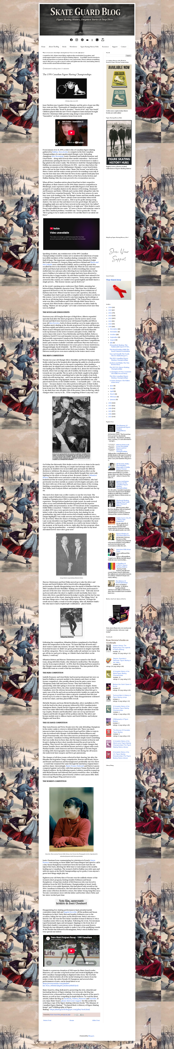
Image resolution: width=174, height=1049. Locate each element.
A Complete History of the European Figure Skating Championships (121, 708)
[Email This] (75, 1015)
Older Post (96, 1020)
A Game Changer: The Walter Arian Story (120, 381)
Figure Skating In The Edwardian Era (123, 534)
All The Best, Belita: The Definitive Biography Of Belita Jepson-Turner (123, 466)
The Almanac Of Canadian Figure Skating (121, 731)
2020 (110, 324)
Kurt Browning (57, 156)
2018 (110, 403)
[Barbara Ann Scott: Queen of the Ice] (109, 687)
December (114, 329)
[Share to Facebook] (81, 1015)
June (111, 386)
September (114, 337)
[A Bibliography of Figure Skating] (109, 722)
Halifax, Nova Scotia (60, 152)
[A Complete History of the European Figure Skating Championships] (109, 709)
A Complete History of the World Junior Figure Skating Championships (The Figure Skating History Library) (122, 744)
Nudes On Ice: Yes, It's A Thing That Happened (123, 519)
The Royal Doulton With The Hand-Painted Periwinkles (120, 350)
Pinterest (82, 999)
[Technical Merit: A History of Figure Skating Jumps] (109, 698)
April (112, 391)
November (114, 332)
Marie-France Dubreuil (75, 766)
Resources (105, 47)
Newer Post (47, 1020)
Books (64, 47)
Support (115, 47)
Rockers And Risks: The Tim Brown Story (119, 364)
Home (43, 47)
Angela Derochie (70, 912)
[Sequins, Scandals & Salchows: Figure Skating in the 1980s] (109, 661)
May (111, 388)
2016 (110, 408)
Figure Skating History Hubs (90, 47)
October (113, 334)
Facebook (67, 999)
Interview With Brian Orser (123, 550)
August (112, 340)
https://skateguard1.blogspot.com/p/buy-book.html (70, 1009)
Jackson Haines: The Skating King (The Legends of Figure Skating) (121, 647)
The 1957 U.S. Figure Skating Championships (119, 368)
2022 (110, 318)
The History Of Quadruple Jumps (122, 582)
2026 (110, 307)
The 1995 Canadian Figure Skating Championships (119, 359)
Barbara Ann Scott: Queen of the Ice (122, 685)
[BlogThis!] (77, 1015)
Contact (123, 47)
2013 (110, 417)
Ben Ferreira (55, 323)
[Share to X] (79, 1015)
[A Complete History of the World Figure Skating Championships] (109, 674)
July (111, 343)
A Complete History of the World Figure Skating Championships (121, 673)
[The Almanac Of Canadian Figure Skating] (109, 733)
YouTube (93, 999)
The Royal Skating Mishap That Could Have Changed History (122, 503)
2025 (110, 310)
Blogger (91, 1036)
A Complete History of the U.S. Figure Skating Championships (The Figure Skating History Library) (122, 755)
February (113, 397)
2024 (110, 313)
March (112, 394)
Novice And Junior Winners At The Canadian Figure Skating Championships (122, 484)
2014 (110, 414)
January (113, 399)
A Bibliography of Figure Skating (120, 720)
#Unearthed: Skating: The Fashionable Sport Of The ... (120, 346)
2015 (110, 411)
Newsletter (73, 47)
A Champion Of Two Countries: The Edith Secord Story (120, 372)
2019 (110, 326)
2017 (110, 406)
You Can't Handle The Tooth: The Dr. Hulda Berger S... (119, 355)
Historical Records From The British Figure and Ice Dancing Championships (122, 448)
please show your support (71, 1001)
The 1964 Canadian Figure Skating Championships (119, 377)
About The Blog (54, 47)
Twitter (75, 999)
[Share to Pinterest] (83, 1015)
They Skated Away (113, 280)
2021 (110, 321)
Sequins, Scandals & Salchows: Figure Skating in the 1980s (122, 660)
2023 (110, 316)
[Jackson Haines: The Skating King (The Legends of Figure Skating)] (109, 649)
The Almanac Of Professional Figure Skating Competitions (123, 428)
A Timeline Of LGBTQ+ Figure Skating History (121, 565)
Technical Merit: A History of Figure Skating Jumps (122, 696)
